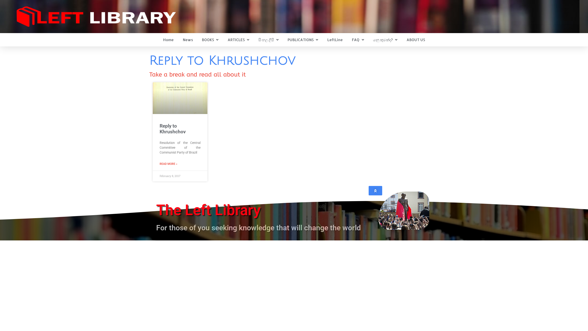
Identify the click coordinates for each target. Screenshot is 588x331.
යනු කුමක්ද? (383, 39)
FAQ (355, 39)
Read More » (168, 164)
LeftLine (335, 39)
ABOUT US (416, 39)
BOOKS (208, 39)
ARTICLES (236, 39)
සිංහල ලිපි (266, 39)
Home (168, 39)
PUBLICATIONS (301, 39)
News (188, 39)
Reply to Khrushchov (173, 128)
